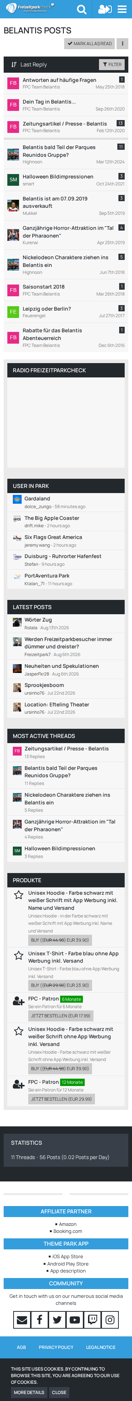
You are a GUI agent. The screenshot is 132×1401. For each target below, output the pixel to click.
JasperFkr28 (37, 674)
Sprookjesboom (44, 684)
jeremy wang (37, 545)
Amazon (68, 1224)
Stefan (31, 564)
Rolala (31, 628)
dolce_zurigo (38, 506)
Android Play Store (68, 1263)
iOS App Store (67, 1256)
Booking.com (68, 1231)
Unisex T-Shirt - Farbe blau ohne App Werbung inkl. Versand (73, 957)
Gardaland (37, 498)
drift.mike (34, 525)
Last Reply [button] (34, 64)
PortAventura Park (47, 575)
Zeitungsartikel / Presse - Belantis (67, 748)
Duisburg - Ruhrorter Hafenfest (63, 556)
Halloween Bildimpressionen (60, 848)
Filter (115, 64)
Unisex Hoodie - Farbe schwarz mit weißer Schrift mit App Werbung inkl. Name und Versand (73, 900)
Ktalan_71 (35, 583)
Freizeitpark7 (38, 654)
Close (59, 1392)
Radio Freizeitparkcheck (49, 370)
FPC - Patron (43, 998)
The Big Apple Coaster (52, 517)
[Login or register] (105, 9)
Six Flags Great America (53, 536)
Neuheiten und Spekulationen (62, 665)
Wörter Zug (38, 619)
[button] (122, 9)
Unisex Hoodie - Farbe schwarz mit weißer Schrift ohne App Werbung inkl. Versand (70, 1036)
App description (68, 1270)
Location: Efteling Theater (57, 704)
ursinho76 (34, 693)
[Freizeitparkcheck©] (41, 8)
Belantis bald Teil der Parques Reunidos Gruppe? (61, 771)
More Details (29, 1392)
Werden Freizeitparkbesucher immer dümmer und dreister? (68, 643)
